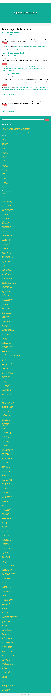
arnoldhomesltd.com (6, 295)
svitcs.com (4, 527)
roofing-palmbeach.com (7, 293)
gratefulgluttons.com (6, 385)
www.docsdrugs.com (6, 586)
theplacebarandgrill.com (7, 513)
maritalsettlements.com (7, 479)
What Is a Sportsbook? (10, 32)
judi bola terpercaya (16, 48)
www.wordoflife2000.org (7, 306)
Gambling (8, 46)
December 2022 (5, 182)
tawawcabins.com (5, 308)
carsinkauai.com (5, 653)
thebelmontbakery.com (7, 226)
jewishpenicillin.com (6, 353)
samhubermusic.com (6, 689)
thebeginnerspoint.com (6, 394)
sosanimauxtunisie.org (6, 250)
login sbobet (32, 48)
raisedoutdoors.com (6, 300)
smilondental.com (5, 336)
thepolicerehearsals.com (7, 403)
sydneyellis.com (5, 347)
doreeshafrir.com (5, 441)
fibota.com (4, 633)
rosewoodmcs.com (6, 612)
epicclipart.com (5, 244)
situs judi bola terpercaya (22, 50)
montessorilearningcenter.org (8, 645)
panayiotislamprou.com (6, 256)
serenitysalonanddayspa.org (7, 209)
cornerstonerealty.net (6, 615)
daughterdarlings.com (6, 205)
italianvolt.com (5, 312)
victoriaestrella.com (6, 505)
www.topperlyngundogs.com (8, 568)
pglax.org (4, 484)
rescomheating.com (6, 683)
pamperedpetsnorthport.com (8, 323)
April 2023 (3, 177)
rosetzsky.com (5, 435)
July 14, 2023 (9, 35)
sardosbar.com (5, 311)
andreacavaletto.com (6, 372)
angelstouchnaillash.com (7, 333)
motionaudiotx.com (6, 680)
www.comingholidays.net (7, 396)
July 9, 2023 (8, 55)
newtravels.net (5, 223)
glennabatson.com (5, 411)
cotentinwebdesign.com (7, 272)
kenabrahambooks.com (6, 422)
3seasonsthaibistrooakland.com (8, 367)
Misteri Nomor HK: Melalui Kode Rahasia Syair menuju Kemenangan (14, 127)
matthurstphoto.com (6, 649)
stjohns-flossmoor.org (6, 492)
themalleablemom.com (6, 453)
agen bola (16, 46)
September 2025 (5, 146)
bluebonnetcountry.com (7, 243)
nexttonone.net (5, 559)
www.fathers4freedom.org (7, 566)
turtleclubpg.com (5, 503)
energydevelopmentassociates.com (9, 283)
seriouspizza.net (5, 529)
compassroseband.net (6, 530)
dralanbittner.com (5, 316)
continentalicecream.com (7, 416)
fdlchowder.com (5, 589)
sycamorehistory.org (6, 613)
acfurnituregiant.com (6, 212)
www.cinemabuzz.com (6, 610)
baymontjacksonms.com (7, 482)
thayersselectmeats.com (7, 536)
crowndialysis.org (5, 349)
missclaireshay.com (5, 199)
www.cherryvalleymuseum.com (8, 270)
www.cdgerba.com (6, 634)
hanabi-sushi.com (5, 606)
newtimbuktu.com (5, 217)
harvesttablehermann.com (7, 281)
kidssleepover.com (5, 222)
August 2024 (4, 156)
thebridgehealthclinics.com (7, 542)
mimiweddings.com (6, 684)
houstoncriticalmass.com (7, 401)
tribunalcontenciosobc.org (7, 407)
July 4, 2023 (8, 76)
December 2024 (5, 153)
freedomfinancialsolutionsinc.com (9, 573)
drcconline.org (5, 512)
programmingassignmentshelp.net (9, 221)
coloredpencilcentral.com (7, 296)
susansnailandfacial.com (6, 563)
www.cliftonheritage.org (7, 594)
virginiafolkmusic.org (6, 356)
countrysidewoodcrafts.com (7, 229)
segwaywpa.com (5, 539)
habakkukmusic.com (6, 557)
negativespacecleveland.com (8, 486)
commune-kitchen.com (6, 423)
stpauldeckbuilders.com (6, 582)
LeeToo (29, 694)
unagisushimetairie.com (6, 238)
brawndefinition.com (6, 415)
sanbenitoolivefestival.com (7, 389)
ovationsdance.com (6, 358)
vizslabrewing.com (5, 315)
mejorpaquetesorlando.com (7, 329)
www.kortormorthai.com (7, 577)
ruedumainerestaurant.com (7, 433)
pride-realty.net (5, 656)
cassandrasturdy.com (6, 388)
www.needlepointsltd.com (7, 590)
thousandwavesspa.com (7, 506)
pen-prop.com (5, 564)
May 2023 (3, 176)
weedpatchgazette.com (7, 319)
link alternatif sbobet (25, 48)
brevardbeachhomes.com (7, 287)
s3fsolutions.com (5, 286)
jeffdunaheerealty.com (6, 570)
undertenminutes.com (6, 213)
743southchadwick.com (6, 290)
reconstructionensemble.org (7, 496)
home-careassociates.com (7, 371)
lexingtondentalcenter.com (7, 346)
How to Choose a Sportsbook (13, 53)
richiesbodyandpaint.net (7, 203)
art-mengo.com (5, 462)
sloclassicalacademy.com (7, 409)
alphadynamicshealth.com (7, 658)
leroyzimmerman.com (6, 666)
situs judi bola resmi (35, 68)
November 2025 (5, 143)
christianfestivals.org (6, 471)
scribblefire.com (5, 368)
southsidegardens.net (6, 621)
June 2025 (3, 150)
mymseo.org (4, 676)
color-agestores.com (6, 376)
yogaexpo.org (5, 370)
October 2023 (4, 169)
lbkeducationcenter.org (7, 363)
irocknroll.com (5, 304)
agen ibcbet (16, 67)
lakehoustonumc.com (6, 556)
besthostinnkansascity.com (7, 685)
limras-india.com (5, 200)
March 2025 (4, 151)
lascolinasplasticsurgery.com (7, 593)
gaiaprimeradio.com (6, 463)
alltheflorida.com (5, 650)
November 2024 (5, 155)
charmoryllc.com (5, 398)
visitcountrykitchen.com (7, 473)
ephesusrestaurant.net (6, 626)
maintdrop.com (5, 247)
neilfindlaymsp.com (6, 509)
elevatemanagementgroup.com (8, 664)
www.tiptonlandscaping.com (8, 599)
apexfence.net (5, 690)
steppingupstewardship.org (7, 600)
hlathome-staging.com (6, 343)
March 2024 (4, 163)
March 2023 (4, 178)
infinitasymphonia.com (6, 428)
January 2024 (4, 165)
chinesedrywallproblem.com (7, 490)
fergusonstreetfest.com (7, 646)
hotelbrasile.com (5, 264)
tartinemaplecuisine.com (7, 458)
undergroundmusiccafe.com (7, 688)
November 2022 (5, 183)
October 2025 (4, 144)
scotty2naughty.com (6, 440)
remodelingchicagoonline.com (8, 596)
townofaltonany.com (6, 483)
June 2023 (3, 174)
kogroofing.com (5, 251)
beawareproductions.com (7, 444)
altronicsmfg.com (5, 218)
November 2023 (5, 168)
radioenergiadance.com (7, 253)
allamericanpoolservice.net (7, 351)
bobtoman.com (5, 248)
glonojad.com (4, 436)
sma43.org (4, 595)
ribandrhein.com (5, 359)
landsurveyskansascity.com (7, 581)
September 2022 (5, 186)
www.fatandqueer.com (6, 578)
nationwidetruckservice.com (7, 501)
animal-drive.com (5, 533)
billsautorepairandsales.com (7, 642)
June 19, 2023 (9, 97)
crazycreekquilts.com (6, 418)
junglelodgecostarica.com (7, 470)
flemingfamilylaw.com (6, 668)
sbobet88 (41, 48)
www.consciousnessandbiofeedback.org (10, 616)
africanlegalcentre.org (6, 430)
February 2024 (4, 164)
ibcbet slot (45, 67)
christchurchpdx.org (6, 420)
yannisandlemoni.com (6, 317)
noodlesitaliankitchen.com (7, 235)
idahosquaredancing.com (7, 307)
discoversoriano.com (6, 393)
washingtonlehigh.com (6, 603)
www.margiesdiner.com (6, 587)
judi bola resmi (8, 48)
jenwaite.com (4, 663)
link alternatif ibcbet (12, 68)
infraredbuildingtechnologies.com (9, 280)
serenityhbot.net (5, 560)
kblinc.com (4, 320)
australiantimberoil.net (6, 277)
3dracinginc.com (5, 400)
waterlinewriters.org (6, 543)
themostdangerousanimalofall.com (9, 402)
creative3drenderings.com (7, 547)
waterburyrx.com (5, 514)
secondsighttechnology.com (8, 340)
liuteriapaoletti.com (6, 487)
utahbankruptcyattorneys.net (8, 303)
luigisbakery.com (5, 604)
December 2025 (5, 142)
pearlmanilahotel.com (6, 246)
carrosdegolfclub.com (6, 282)
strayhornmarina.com (6, 413)
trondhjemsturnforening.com (8, 638)
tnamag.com (4, 534)
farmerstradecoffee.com (7, 548)
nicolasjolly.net (5, 427)
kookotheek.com (5, 255)
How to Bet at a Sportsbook (12, 94)
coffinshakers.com (5, 448)
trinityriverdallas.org (6, 364)
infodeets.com (5, 206)
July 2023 (3, 173)
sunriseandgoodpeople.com (7, 488)
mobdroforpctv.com (6, 386)
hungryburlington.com (6, 456)
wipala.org (4, 377)
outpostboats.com (6, 381)
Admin (14, 35)
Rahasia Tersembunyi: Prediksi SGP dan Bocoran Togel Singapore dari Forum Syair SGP (17, 131)
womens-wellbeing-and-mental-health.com (11, 355)
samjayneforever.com (6, 647)
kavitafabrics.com (5, 497)
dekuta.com (4, 608)
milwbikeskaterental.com (7, 480)
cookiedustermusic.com (7, 495)
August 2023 (4, 172)
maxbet (23, 68)
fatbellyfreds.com (5, 629)
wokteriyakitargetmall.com (7, 345)
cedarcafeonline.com (6, 210)
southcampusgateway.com (7, 257)
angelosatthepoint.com (7, 517)
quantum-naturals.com (6, 643)
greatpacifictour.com (6, 504)
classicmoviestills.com (6, 390)
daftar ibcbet (31, 67)
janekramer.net (5, 460)
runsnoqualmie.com (6, 585)
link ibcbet (19, 68)
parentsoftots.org (5, 546)
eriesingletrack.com (6, 321)
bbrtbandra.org (5, 242)
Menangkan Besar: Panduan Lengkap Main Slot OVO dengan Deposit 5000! (15, 129)
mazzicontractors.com (6, 624)
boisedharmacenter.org (6, 375)
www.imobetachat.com (6, 552)
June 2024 (3, 159)
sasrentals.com (5, 338)
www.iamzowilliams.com (7, 617)
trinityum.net (4, 623)
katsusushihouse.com (6, 431)
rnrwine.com (4, 670)
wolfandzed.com (5, 607)
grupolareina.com (5, 269)
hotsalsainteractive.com (7, 208)
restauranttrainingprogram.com (8, 350)
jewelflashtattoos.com (6, 239)
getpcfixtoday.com (6, 240)
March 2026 (4, 138)
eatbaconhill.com (5, 220)
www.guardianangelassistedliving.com (9, 637)
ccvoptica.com (5, 602)
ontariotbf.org (5, 231)
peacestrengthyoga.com (7, 572)
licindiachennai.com (6, 204)
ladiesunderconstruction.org (7, 274)
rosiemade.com (5, 324)
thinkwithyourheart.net (6, 302)
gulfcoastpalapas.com (6, 540)
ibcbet (35, 67)
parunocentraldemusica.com (7, 636)
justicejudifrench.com (6, 450)
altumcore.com (5, 531)
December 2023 (5, 167)
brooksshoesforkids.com (7, 535)
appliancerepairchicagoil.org (7, 230)
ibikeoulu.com (5, 446)
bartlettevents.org (6, 266)
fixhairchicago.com (6, 522)
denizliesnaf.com (5, 523)
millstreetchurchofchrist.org (7, 654)
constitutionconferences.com (8, 525)
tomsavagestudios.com (6, 354)
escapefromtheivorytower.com (8, 289)
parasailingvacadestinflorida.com (8, 655)
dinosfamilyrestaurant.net (7, 278)
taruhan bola (30, 50)
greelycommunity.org (6, 432)
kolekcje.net (4, 360)
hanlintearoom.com (6, 660)
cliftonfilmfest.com (6, 298)
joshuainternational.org (6, 561)
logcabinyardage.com (6, 550)
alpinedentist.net (5, 252)
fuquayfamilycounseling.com (7, 672)
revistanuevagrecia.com (7, 437)
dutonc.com (4, 466)
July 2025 (3, 148)
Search (3, 117)
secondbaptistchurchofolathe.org (9, 675)
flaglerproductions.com (6, 414)
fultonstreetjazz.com (6, 265)
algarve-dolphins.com (6, 474)
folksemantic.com (5, 310)
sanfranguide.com (5, 397)
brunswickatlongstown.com (7, 457)
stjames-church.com (6, 439)
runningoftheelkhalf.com (7, 569)
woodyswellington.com (7, 628)
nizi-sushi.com (4, 461)
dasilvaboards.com (5, 410)
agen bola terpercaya (30, 46)
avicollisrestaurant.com (6, 510)
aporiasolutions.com (6, 538)
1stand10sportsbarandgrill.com (8, 330)
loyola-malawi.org (5, 379)
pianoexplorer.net (5, 620)
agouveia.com (5, 673)
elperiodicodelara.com (6, 201)
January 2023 (4, 181)
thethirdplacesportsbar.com (7, 625)
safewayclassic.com (6, 227)
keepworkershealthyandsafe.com (8, 234)
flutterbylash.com (5, 659)
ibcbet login (40, 67)
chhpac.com (4, 677)
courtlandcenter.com (6, 508)
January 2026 (4, 140)
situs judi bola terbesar (11, 50)
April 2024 (3, 161)
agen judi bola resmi (39, 46)
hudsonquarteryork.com (7, 632)
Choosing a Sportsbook (11, 73)
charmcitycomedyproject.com (8, 443)
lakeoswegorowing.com (7, 671)
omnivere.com (5, 214)
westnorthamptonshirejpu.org (8, 263)
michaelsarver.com (5, 341)
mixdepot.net (4, 611)
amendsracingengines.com (7, 576)
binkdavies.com (5, 419)
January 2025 (4, 152)
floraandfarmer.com (6, 285)
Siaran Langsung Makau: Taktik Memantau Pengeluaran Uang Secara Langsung (16, 132)
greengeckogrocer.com (7, 342)
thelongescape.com (6, 467)
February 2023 (4, 180)
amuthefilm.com (5, 424)
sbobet (37, 48)
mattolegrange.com (6, 469)
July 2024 (3, 157)
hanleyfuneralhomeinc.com (7, 328)
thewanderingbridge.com (7, 452)
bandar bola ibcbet (24, 67)
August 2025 (4, 147)
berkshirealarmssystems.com (7, 313)
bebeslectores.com (6, 276)
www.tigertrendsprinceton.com (8, 565)
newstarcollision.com (6, 337)
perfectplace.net (5, 366)
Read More (4, 43)
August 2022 (4, 187)
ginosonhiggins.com (6, 476)
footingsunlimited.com (6, 583)
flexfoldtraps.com (5, 574)
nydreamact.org (5, 236)
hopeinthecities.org (6, 384)
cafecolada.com (5, 392)
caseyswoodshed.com (6, 521)
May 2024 (3, 160)
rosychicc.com (5, 380)
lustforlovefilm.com (6, 426)
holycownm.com (5, 500)
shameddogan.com (6, 544)
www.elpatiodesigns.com (7, 630)
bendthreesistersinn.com (7, 491)
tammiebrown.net (5, 465)
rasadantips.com (5, 216)
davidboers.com (5, 551)
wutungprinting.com (6, 478)
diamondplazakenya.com (7, 640)
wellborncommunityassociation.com (9, 260)
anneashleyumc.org (6, 580)
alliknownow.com (5, 405)
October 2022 (4, 185)
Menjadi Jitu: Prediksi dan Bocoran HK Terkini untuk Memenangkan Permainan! (16, 128)
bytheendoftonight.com (7, 383)
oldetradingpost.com (6, 273)
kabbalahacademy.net (6, 334)
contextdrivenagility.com (7, 445)
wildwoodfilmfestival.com (7, 261)
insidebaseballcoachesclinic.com (8, 651)
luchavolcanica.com (6, 499)
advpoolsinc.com (5, 516)
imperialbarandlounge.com (7, 299)
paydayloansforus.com (6, 225)
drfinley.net (4, 667)
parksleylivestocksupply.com (8, 373)
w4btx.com (4, 332)
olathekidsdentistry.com (7, 326)
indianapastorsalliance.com (7, 518)
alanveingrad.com (5, 475)
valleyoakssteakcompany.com (8, 520)
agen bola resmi (22, 46)
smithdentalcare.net (6, 686)
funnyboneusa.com (5, 493)
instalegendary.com (6, 233)
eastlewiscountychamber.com (8, 406)
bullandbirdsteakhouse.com (7, 591)
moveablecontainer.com (7, 268)
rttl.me (3, 681)
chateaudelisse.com (6, 259)
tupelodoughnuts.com (6, 325)
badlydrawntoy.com (6, 555)
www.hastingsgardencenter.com (8, 619)
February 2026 (4, 139)
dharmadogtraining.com (7, 679)
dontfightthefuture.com (7, 294)
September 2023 (5, 170)
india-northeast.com (6, 291)
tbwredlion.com (5, 641)
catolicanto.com (5, 362)
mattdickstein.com (6, 553)
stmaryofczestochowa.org (7, 449)
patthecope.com (5, 526)
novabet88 (28, 68)
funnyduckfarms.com (6, 662)
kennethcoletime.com (6, 454)
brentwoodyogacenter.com (7, 598)
